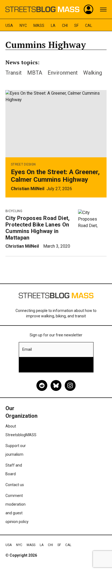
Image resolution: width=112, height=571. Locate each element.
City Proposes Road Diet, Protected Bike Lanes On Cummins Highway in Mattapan (37, 228)
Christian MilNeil (27, 188)
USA (9, 25)
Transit (13, 72)
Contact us (14, 485)
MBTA (34, 72)
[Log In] (89, 9)
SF (76, 25)
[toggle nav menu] (103, 9)
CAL (88, 25)
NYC (23, 25)
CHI (65, 25)
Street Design (23, 164)
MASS (38, 25)
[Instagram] (70, 385)
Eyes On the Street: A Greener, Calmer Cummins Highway (55, 175)
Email (27, 349)
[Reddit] (41, 385)
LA (53, 25)
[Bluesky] (56, 385)
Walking (92, 72)
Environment (63, 72)
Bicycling (13, 211)
